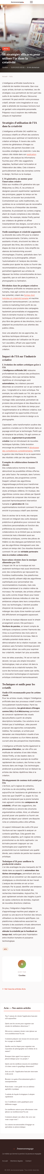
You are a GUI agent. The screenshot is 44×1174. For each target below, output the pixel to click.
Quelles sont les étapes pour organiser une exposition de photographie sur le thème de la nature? (21, 1048)
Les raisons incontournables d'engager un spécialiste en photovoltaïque (19, 1126)
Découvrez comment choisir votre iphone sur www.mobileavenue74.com (21, 1032)
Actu (6, 49)
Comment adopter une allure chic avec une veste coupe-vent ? (20, 1118)
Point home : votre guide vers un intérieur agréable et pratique (19, 1088)
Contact (28, 1161)
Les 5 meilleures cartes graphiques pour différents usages (19, 1103)
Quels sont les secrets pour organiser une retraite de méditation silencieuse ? (19, 1025)
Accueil (4, 76)
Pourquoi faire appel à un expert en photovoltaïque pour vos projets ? (17, 1057)
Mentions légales (16, 1161)
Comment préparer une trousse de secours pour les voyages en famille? (21, 1040)
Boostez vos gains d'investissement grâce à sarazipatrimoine (20, 1080)
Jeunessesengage (25, 1148)
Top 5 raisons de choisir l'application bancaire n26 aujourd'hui (21, 1017)
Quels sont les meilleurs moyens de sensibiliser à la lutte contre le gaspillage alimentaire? (21, 1065)
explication (31, 154)
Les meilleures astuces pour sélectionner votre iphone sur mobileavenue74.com (21, 1110)
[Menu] (31, 2)
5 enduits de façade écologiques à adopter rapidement (20, 1095)
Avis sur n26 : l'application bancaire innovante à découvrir (21, 1072)
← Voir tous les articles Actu (14, 989)
